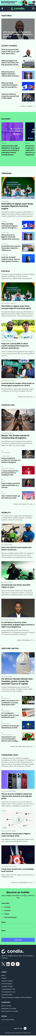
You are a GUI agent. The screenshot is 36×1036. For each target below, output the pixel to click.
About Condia (6, 1006)
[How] (28, 483)
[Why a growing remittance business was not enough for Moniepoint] (28, 86)
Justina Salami (5, 456)
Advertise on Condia (8, 1008)
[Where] (28, 700)
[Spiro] (18, 533)
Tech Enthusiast (10, 917)
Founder (7, 907)
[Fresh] (18, 854)
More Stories (26, 106)
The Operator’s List (8, 992)
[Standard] (18, 369)
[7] (28, 470)
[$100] (18, 291)
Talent (6, 914)
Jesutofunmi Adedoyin (8, 468)
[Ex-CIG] (18, 608)
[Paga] (18, 329)
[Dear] (28, 495)
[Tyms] (12, 131)
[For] (18, 663)
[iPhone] (18, 779)
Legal (4, 1016)
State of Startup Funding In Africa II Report (16, 997)
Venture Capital (6, 981)
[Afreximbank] (18, 570)
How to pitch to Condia (9, 1011)
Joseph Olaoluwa (9, 620)
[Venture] (28, 454)
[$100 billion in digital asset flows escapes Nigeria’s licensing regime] (18, 188)
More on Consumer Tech (21, 882)
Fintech (4, 978)
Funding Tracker (7, 986)
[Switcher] (2, 8)
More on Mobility (24, 640)
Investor (7, 911)
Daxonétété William (9, 791)
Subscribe (18, 940)
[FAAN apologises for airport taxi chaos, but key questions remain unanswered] (28, 64)
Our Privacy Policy (7, 1019)
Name (3, 922)
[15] (28, 712)
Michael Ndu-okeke (9, 866)
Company (5, 1002)
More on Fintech (25, 397)
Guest (3, 481)
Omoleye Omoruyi (9, 303)
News (3, 975)
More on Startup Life (23, 504)
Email (3, 930)
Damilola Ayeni (8, 433)
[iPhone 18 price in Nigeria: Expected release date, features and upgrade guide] (28, 75)
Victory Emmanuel (6, 734)
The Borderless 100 (8, 989)
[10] (28, 725)
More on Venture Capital (21, 746)
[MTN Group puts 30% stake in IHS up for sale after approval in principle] (28, 53)
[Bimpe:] (18, 420)
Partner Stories (6, 984)
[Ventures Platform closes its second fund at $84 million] (28, 97)
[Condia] (18, 8)
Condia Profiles (6, 995)
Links (4, 972)
